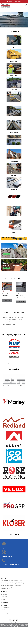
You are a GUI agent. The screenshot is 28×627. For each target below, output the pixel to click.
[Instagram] (13, 620)
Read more (7, 300)
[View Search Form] (23, 5)
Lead (14, 118)
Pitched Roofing (14, 161)
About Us (3, 609)
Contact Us (3, 611)
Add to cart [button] (21, 301)
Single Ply (14, 232)
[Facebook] (10, 620)
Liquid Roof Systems (14, 147)
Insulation (14, 103)
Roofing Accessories (14, 203)
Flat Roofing (14, 89)
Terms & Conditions (5, 607)
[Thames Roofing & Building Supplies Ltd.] (5, 5)
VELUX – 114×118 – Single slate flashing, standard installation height (20, 296)
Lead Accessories (14, 132)
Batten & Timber (14, 61)
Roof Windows (14, 189)
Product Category (5, 612)
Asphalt (14, 47)
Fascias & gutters (14, 75)
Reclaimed (14, 175)
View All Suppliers (14, 534)
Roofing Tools (14, 218)
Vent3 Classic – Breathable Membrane (6, 296)
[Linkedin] (17, 620)
